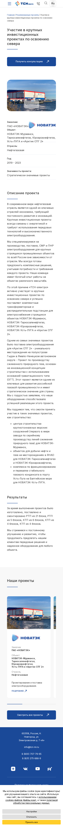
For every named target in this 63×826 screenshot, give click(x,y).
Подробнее (18, 691)
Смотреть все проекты (30, 715)
